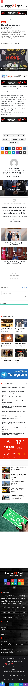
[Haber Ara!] (26, 7)
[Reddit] (20, 148)
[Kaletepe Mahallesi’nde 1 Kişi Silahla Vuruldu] (21, 338)
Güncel (15, 463)
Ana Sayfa (4, 19)
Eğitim (9, 609)
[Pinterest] (17, 148)
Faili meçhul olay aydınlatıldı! (14, 189)
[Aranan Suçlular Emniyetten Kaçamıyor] (7, 353)
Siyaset (19, 615)
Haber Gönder (16, 671)
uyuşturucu (14, 142)
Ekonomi (4, 609)
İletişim (22, 671)
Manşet (9, 615)
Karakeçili (4, 612)
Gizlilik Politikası (5, 625)
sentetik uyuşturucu (18, 139)
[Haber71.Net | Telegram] (14, 374)
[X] (6, 148)
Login (25, 287)
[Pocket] (6, 152)
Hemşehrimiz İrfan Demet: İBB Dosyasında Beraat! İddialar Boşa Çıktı (18, 476)
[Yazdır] (24, 152)
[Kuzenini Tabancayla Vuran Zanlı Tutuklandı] (21, 323)
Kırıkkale (4, 615)
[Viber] (17, 152)
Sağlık (14, 615)
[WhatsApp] (9, 152)
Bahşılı (13, 607)
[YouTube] (16, 176)
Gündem (23, 609)
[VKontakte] (24, 148)
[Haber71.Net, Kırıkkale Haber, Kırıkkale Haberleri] (13, 6)
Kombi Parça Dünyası (18, 664)
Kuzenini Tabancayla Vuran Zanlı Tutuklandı (20, 329)
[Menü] (2, 7)
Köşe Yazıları (16, 612)
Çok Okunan (5, 463)
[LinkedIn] (9, 148)
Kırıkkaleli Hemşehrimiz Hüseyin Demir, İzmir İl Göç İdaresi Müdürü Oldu (18, 497)
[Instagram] (20, 176)
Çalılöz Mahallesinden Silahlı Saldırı (6, 329)
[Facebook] (2, 148)
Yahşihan (10, 617)
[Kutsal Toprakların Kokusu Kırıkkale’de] (6, 483)
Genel (13, 609)
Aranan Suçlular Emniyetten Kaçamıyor (7, 359)
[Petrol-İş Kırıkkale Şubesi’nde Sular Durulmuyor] (6, 470)
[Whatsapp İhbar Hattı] (14, 517)
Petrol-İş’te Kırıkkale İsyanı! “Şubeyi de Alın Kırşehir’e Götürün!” (18, 490)
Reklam (3, 629)
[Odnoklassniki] (2, 152)
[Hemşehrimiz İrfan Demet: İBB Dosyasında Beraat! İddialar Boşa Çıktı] (6, 476)
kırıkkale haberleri (18, 136)
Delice (23, 607)
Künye (2, 631)
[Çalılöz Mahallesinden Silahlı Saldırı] (7, 323)
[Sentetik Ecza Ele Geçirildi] (21, 353)
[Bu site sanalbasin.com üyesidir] (9, 664)
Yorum (24, 463)
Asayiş (9, 19)
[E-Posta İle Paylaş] (20, 152)
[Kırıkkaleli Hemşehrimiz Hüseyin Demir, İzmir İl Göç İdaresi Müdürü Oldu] (6, 497)
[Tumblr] (13, 148)
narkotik (6, 139)
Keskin (9, 612)
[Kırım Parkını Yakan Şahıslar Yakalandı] (7, 338)
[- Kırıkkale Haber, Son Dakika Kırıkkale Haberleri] (14, 13)
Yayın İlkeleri (4, 627)
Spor (24, 615)
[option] (14, 188)
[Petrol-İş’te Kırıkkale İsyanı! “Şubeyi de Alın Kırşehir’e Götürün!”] (6, 490)
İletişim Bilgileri (4, 634)
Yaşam (15, 617)
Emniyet (7, 136)
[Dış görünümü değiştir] (23, 7)
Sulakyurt (4, 617)
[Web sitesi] (8, 176)
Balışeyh (18, 607)
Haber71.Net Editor (14, 168)
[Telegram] (13, 152)
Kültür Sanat (23, 612)
